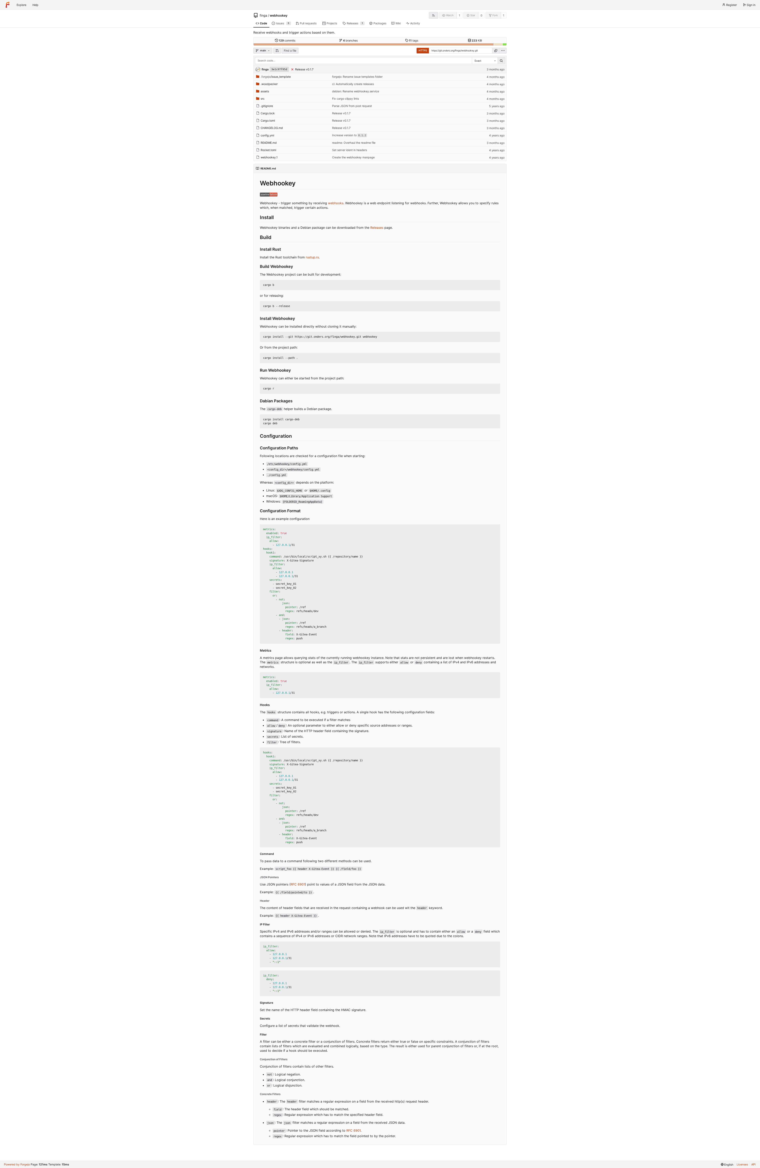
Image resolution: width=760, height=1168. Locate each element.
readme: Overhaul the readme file (353, 142)
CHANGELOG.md (272, 127)
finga (263, 15)
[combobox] (485, 60)
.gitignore (267, 106)
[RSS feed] (433, 15)
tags (413, 40)
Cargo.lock (268, 113)
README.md (269, 142)
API (753, 1164)
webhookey (278, 15)
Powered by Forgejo (17, 1164)
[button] (277, 51)
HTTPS (423, 50)
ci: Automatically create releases (353, 84)
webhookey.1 (269, 157)
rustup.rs (312, 257)
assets (265, 91)
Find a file (290, 50)
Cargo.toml (268, 120)
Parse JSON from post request (352, 106)
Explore (21, 5)
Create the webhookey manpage (353, 157)
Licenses (742, 1164)
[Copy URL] (495, 51)
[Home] (7, 4)
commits (287, 40)
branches (350, 40)
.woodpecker (269, 84)
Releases (376, 228)
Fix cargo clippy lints (345, 98)
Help (35, 5)
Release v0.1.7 (304, 69)
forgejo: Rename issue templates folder (357, 76)
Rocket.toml (268, 150)
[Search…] (501, 60)
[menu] (503, 51)
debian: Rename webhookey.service (355, 91)
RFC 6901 (298, 884)
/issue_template (276, 76)
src (263, 98)
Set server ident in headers (349, 150)
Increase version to (349, 135)
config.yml (267, 135)
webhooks (335, 203)
